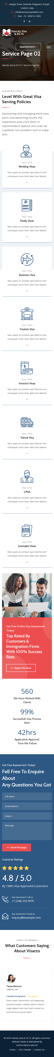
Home (13, 1049)
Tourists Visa (27, 329)
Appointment (27, 46)
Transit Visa (27, 437)
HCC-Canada (25, 1049)
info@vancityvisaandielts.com (29, 12)
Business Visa (27, 275)
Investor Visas (27, 383)
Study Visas (27, 220)
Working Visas (27, 166)
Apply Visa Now (22, 667)
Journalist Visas (27, 546)
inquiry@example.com (26, 917)
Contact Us (39, 1049)
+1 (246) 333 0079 (23, 901)
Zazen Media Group (27, 1045)
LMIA (27, 491)
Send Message (18, 847)
